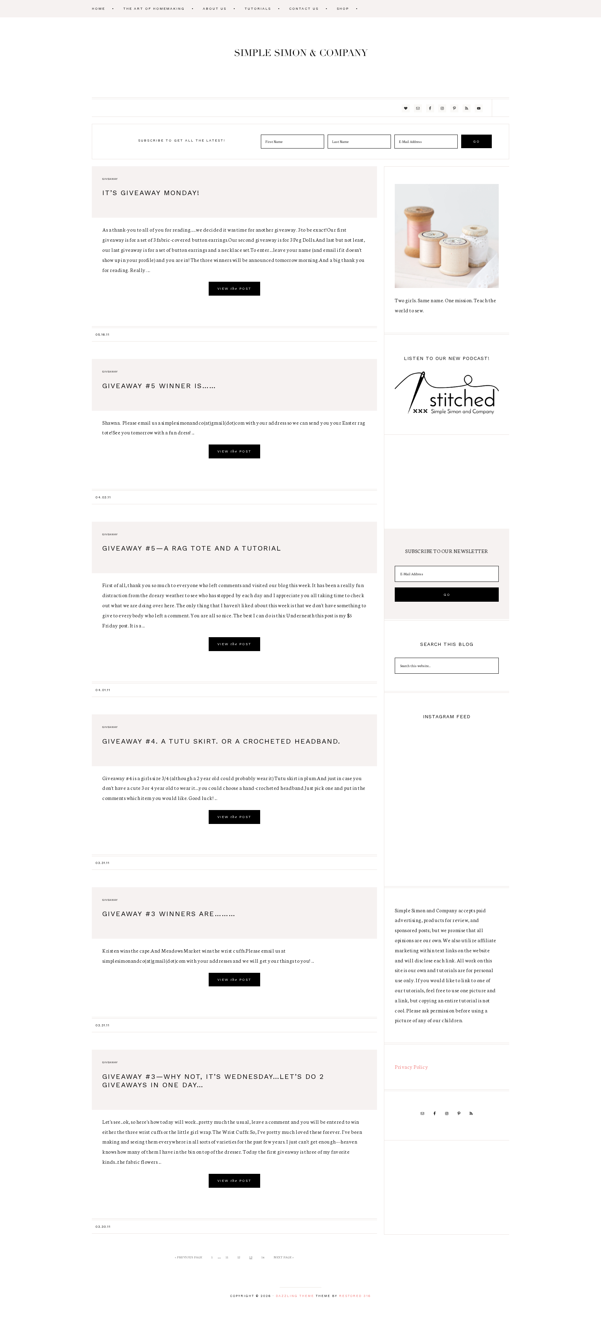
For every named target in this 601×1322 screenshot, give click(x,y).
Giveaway (110, 179)
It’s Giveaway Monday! (151, 193)
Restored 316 (355, 1296)
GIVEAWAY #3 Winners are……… (168, 914)
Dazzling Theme (295, 1296)
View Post (234, 288)
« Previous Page (188, 1257)
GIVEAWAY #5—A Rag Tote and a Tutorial (191, 548)
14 (263, 1257)
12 (239, 1257)
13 (250, 1257)
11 (227, 1257)
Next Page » (284, 1257)
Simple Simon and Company (300, 57)
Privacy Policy (411, 1066)
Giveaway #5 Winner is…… (159, 386)
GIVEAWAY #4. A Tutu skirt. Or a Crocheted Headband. (221, 741)
